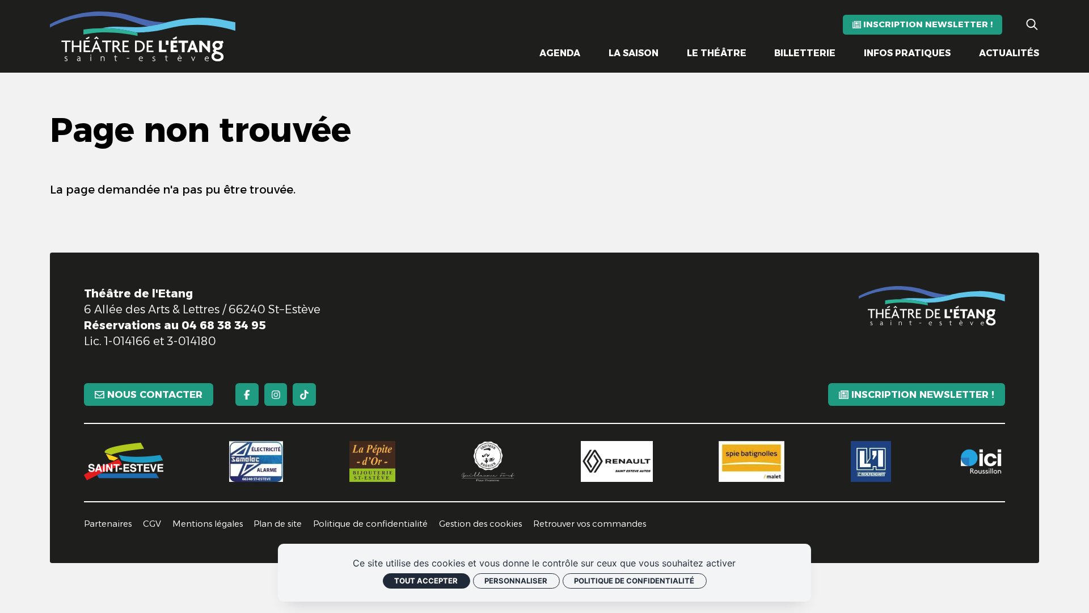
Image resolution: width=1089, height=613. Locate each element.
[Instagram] (276, 394)
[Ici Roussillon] (981, 461)
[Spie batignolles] (751, 461)
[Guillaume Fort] (487, 461)
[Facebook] (247, 394)
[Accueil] (143, 36)
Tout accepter (426, 580)
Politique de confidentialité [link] (634, 580)
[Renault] (617, 461)
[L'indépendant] (871, 461)
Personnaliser (515, 580)
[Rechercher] (1032, 24)
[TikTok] (304, 394)
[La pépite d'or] (372, 461)
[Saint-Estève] (123, 461)
